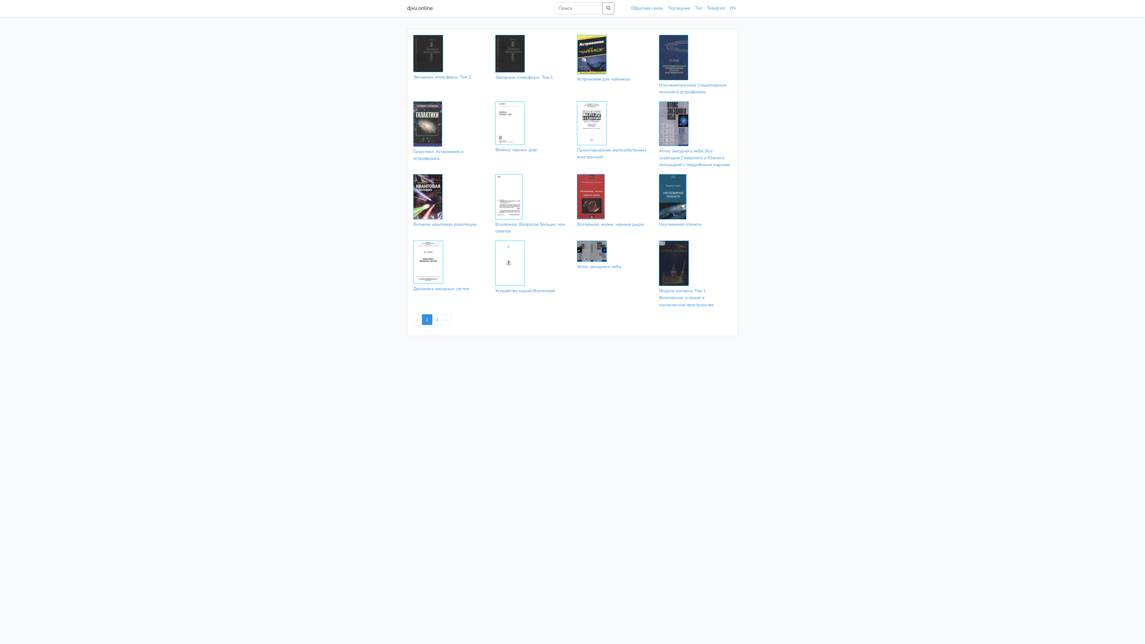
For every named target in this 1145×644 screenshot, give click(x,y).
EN (733, 8)
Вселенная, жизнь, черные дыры (610, 224)
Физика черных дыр (516, 150)
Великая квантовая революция (445, 224)
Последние (679, 8)
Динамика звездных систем (441, 289)
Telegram (716, 8)
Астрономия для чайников (603, 79)
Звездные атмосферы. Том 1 (524, 77)
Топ (698, 8)
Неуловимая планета (680, 224)
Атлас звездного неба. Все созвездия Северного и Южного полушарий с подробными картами (694, 158)
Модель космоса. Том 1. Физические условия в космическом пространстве (686, 297)
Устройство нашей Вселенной (525, 291)
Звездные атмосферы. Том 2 (442, 77)
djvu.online (420, 8)
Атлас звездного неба (599, 267)
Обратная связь (647, 8)
